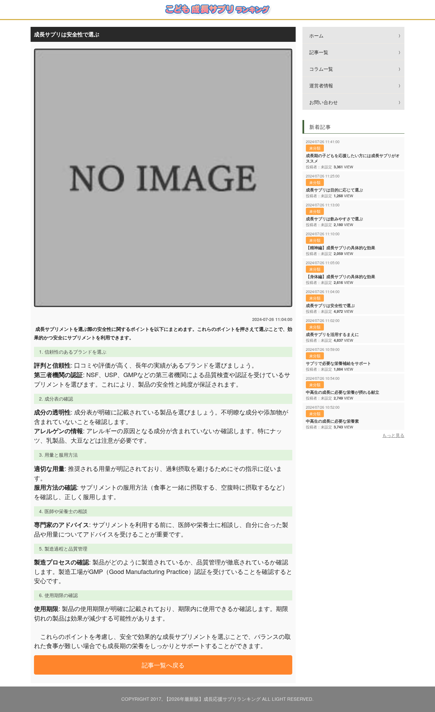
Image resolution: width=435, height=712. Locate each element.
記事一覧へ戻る (163, 664)
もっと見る (393, 435)
